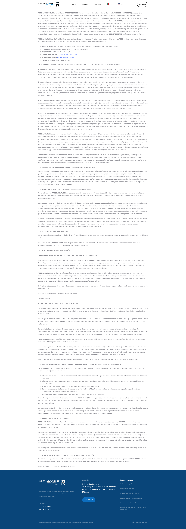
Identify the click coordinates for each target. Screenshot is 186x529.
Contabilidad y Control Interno (129, 493)
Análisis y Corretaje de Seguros (130, 503)
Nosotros (97, 4)
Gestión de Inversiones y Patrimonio (131, 498)
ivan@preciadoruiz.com (68, 54)
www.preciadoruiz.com (65, 57)
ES (111, 4)
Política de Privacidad (139, 522)
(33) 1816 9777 (45, 506)
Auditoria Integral (126, 484)
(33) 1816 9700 (45, 509)
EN (122, 4)
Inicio (74, 4)
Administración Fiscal (127, 488)
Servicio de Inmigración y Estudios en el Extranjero (133, 508)
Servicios (85, 4)
